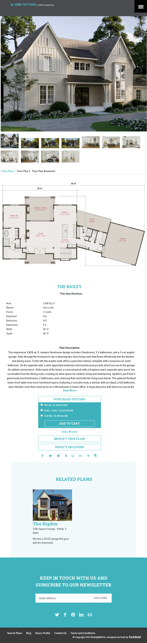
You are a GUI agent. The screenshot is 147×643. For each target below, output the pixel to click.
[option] (52, 519)
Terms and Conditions (83, 633)
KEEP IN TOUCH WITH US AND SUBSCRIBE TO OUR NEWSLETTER (73, 581)
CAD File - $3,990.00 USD (56, 416)
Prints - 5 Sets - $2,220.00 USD (58, 410)
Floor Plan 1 (8, 171)
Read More (69, 390)
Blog (28, 633)
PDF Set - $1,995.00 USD (55, 405)
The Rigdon (45, 524)
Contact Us (60, 633)
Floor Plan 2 (23, 171)
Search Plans (14, 633)
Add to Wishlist (69, 431)
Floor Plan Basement (43, 171)
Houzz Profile (42, 633)
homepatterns (98, 637)
